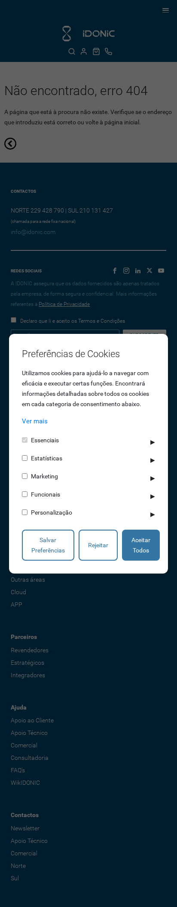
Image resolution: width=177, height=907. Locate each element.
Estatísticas (46, 458)
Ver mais (35, 421)
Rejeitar (98, 545)
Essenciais (45, 440)
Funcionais (45, 494)
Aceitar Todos (140, 545)
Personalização (51, 512)
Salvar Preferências (48, 545)
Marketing (44, 476)
